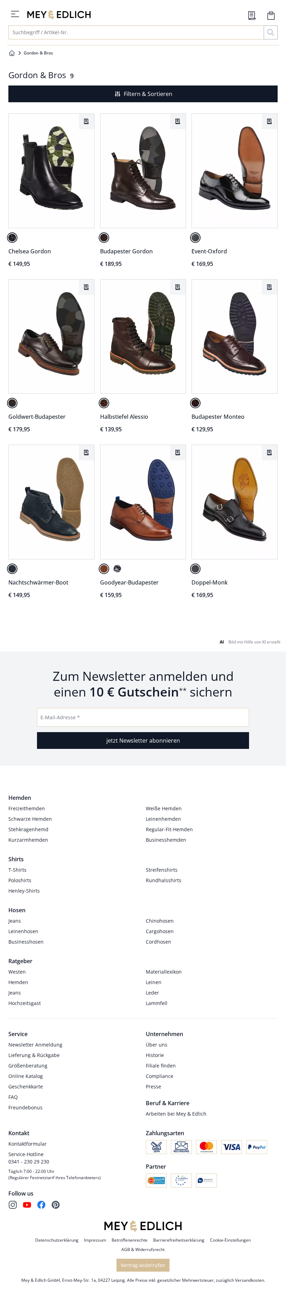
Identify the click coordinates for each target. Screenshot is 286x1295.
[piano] (195, 569)
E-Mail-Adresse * (60, 717)
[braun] (104, 237)
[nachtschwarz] (12, 237)
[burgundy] (195, 403)
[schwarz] (195, 237)
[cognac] (104, 569)
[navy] (117, 569)
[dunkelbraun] (12, 403)
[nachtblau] (12, 569)
